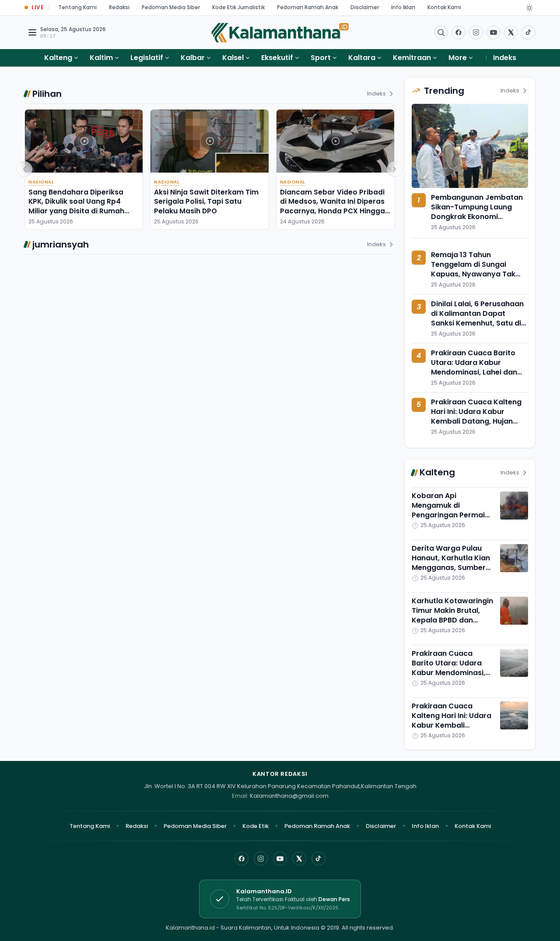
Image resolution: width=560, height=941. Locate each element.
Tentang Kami (77, 7)
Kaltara (361, 58)
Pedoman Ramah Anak (307, 7)
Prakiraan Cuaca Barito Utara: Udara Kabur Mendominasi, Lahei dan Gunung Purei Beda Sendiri (478, 367)
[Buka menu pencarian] (441, 32)
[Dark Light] (529, 8)
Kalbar (193, 58)
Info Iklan (403, 7)
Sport (321, 58)
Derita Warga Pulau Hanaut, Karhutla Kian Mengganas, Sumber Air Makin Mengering (451, 563)
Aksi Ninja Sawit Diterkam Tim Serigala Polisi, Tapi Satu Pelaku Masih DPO (206, 201)
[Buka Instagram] (476, 32)
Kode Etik (255, 826)
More (457, 58)
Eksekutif (277, 58)
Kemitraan (412, 58)
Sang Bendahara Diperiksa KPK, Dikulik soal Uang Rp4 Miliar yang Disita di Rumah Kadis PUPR (76, 206)
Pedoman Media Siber (171, 7)
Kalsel (233, 58)
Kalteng (58, 58)
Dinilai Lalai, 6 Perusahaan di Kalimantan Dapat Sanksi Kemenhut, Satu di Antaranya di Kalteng (477, 318)
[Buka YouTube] (493, 32)
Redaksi (119, 7)
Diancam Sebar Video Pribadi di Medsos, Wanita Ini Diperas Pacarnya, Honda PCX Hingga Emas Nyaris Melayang (332, 206)
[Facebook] (459, 32)
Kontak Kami (444, 7)
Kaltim (101, 58)
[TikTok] (319, 859)
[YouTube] (280, 859)
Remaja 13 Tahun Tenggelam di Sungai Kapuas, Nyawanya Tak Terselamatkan (473, 269)
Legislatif (146, 58)
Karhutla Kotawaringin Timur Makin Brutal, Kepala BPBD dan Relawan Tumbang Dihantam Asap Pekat (452, 620)
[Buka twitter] (511, 32)
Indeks (504, 58)
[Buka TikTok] (529, 32)
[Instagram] (261, 859)
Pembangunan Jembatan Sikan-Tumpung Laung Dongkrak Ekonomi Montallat (477, 211)
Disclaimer (364, 7)
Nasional (41, 182)
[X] (299, 859)
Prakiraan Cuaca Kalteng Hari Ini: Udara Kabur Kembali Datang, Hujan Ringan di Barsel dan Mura (477, 416)
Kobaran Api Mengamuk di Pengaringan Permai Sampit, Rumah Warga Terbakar (452, 515)
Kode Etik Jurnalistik (238, 7)
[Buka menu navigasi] (32, 32)
